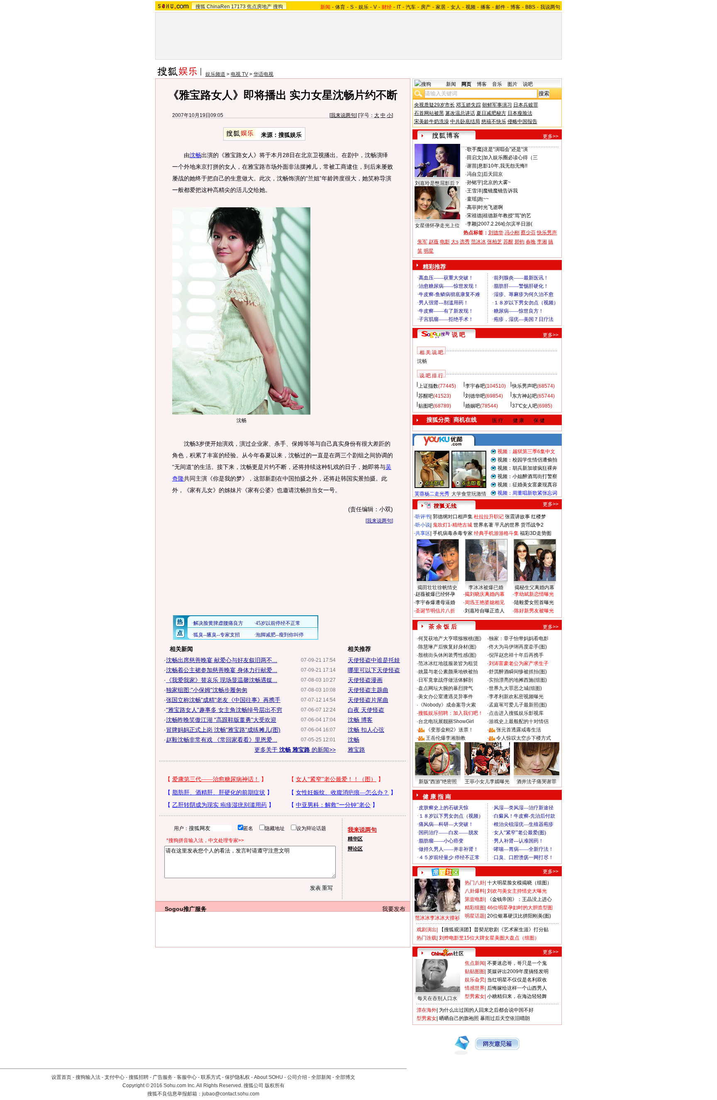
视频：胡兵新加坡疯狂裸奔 (527, 468)
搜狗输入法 (88, 1077)
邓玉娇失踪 (468, 105)
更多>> (550, 136)
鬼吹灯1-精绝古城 (452, 525)
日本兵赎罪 (525, 105)
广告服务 (163, 1077)
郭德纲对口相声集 (453, 517)
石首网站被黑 (429, 113)
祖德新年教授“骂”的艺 (507, 216)
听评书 (422, 517)
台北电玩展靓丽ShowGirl (446, 721)
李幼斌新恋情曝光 (534, 594)
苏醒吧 (425, 396)
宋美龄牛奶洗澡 (431, 121)
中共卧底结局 (465, 121)
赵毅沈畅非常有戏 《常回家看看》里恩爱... (221, 739)
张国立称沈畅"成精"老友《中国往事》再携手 (223, 700)
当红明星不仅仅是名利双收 (517, 980)
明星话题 (475, 916)
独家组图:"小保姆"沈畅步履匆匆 (206, 690)
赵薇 (434, 242)
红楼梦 (538, 517)
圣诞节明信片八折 (435, 611)
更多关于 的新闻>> (295, 749)
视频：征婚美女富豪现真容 (527, 485)
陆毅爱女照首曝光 (534, 602)
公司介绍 (297, 1077)
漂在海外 (427, 1010)
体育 (340, 7)
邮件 (500, 7)
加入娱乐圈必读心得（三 (510, 157)
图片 (512, 84)
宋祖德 (474, 216)
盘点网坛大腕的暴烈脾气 (445, 688)
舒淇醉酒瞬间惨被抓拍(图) (518, 672)
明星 (429, 251)
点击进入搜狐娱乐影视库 (516, 713)
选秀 (465, 242)
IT (399, 7)
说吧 (528, 84)
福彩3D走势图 (535, 533)
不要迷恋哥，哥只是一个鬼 (517, 963)
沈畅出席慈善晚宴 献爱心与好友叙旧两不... (221, 660)
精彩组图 (475, 908)
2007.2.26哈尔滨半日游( (505, 224)
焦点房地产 (259, 7)
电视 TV (239, 74)
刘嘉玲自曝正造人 (485, 611)
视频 (471, 7)
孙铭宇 (474, 182)
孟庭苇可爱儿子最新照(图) (518, 705)
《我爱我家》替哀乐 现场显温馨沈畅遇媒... (221, 680)
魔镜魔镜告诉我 (500, 191)
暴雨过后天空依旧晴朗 (505, 1018)
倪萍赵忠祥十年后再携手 (516, 655)
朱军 (422, 242)
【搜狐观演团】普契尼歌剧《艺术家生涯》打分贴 (494, 929)
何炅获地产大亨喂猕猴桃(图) (449, 638)
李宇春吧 (475, 386)
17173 (238, 7)
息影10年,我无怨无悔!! (502, 166)
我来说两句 (343, 115)
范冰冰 (478, 242)
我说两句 (550, 7)
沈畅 (195, 155)
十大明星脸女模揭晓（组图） (519, 883)
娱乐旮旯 (475, 980)
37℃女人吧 (524, 406)
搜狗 (278, 7)
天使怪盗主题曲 (368, 690)
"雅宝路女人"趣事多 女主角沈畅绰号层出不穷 (224, 710)
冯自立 (474, 174)
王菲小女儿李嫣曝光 (487, 781)
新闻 (451, 84)
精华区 (355, 839)
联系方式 (211, 1077)
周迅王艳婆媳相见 (485, 602)
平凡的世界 (507, 525)
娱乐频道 (215, 74)
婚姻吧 (472, 406)
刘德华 (495, 233)
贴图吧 (425, 406)
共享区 (422, 533)
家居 (441, 7)
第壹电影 (475, 899)
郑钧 (519, 242)
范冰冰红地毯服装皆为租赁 (448, 663)
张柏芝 (494, 242)
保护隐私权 (237, 1077)
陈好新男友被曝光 (534, 611)
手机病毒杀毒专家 (453, 533)
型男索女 (475, 996)
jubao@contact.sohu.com (230, 1094)
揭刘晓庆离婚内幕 (485, 594)
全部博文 (345, 1077)
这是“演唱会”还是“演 (505, 149)
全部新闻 (321, 1077)
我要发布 (393, 909)
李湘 (542, 242)
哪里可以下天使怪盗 (374, 670)
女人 (456, 7)
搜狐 (200, 7)
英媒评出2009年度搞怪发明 (518, 971)
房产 (426, 7)
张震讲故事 (517, 517)
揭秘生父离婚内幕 (534, 587)
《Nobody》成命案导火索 (447, 705)
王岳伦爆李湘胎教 (446, 738)
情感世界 (475, 988)
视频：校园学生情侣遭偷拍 (527, 460)
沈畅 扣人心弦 (366, 729)
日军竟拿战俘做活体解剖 (445, 680)
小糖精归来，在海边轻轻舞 (517, 996)
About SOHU (268, 1077)
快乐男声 (547, 233)
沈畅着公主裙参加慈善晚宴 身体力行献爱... (221, 670)
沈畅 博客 (360, 719)
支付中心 (114, 1077)
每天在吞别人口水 (437, 998)
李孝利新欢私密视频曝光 (516, 696)
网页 (466, 84)
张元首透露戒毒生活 (518, 730)
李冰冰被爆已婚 (485, 587)
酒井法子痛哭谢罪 (536, 781)
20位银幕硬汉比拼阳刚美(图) (519, 916)
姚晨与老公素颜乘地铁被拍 (448, 672)
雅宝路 (356, 749)
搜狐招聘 (139, 1077)
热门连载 (427, 938)
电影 (445, 242)
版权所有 (275, 1085)
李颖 (472, 224)
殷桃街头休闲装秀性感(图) (447, 655)
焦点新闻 (475, 963)
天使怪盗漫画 (365, 680)
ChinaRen (218, 7)
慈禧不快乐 (493, 121)
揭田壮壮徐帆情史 (437, 587)
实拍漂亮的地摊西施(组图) (518, 680)
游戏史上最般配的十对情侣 (519, 721)
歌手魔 (474, 149)
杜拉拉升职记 (489, 517)
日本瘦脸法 (519, 113)
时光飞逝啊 (490, 207)
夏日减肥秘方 (491, 113)
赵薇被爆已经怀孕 (435, 594)
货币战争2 (532, 525)
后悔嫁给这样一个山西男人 (517, 988)
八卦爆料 (475, 891)
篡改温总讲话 (460, 113)
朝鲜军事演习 (497, 105)
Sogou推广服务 (186, 909)
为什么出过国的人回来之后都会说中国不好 (486, 1010)
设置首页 (61, 1077)
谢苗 (472, 166)
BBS (530, 7)
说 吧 (458, 334)
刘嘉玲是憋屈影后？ (437, 183)
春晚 (531, 242)
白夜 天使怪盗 (366, 710)
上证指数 (428, 386)
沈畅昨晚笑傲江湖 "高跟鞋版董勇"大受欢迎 (221, 719)
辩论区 (355, 849)
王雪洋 (474, 191)
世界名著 (483, 525)
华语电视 (263, 74)
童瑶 (472, 199)
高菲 (472, 207)
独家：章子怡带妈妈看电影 (519, 638)
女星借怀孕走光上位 (437, 225)
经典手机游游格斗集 (496, 533)
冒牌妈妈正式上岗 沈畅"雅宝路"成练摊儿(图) (223, 729)
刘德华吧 (475, 396)
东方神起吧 (524, 396)
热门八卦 (475, 883)
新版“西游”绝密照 (438, 781)
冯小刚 (512, 233)
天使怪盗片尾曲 (368, 700)
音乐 (497, 84)
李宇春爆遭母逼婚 (435, 602)
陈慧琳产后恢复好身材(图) (447, 647)
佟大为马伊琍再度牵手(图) (518, 647)
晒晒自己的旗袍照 (459, 1018)
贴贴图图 (475, 971)
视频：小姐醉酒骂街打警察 (527, 476)
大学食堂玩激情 (468, 494)
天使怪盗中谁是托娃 (374, 660)
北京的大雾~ (497, 182)
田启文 (474, 157)
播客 (485, 7)
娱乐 (363, 7)
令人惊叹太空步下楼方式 (523, 738)
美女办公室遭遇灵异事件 (445, 696)
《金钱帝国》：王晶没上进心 (519, 899)
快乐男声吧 (524, 386)
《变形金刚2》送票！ (449, 730)
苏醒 (508, 242)
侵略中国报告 (522, 121)
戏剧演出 (427, 929)
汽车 (411, 7)
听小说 (422, 525)
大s (454, 242)
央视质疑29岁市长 (434, 105)
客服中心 (187, 1077)
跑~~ (483, 199)
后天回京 (493, 174)
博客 (515, 7)
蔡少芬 (528, 233)
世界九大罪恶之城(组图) (515, 688)
